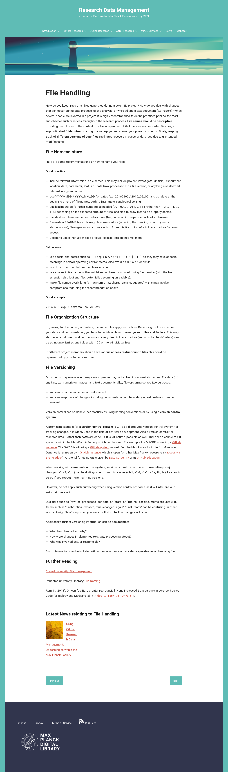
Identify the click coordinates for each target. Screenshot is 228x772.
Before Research (73, 30)
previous (54, 680)
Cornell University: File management (69, 571)
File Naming (92, 581)
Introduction (49, 30)
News (168, 30)
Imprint (21, 723)
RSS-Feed (90, 723)
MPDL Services (149, 30)
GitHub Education (148, 457)
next (176, 680)
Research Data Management (114, 10)
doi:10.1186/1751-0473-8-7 (115, 595)
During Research (99, 30)
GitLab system (99, 447)
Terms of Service (62, 723)
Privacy (39, 723)
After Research (125, 30)
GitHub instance (90, 452)
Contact (182, 30)
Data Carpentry (119, 457)
